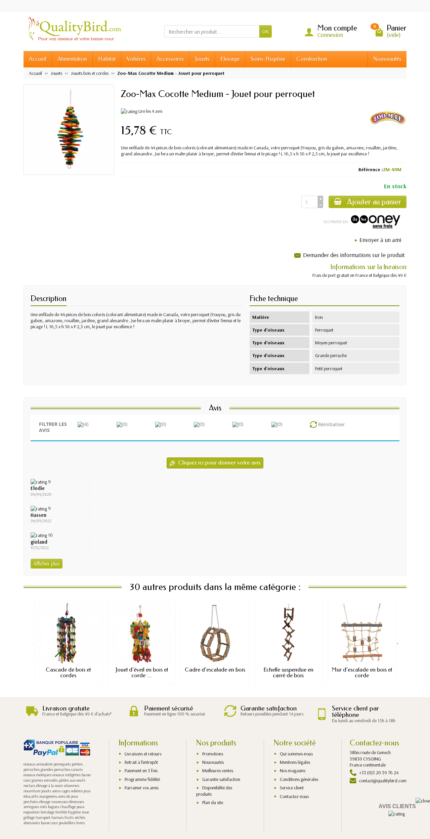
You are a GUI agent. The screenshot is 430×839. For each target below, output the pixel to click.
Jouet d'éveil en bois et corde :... (141, 673)
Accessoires (170, 59)
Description (49, 298)
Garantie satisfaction (221, 779)
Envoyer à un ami (380, 240)
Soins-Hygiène (268, 59)
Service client (292, 788)
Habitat (107, 59)
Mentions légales (295, 762)
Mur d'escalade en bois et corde (362, 673)
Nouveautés (387, 59)
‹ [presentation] (32, 643)
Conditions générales (299, 779)
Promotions (212, 754)
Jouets (202, 59)
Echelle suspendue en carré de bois (288, 673)
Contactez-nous (294, 796)
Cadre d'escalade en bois (215, 670)
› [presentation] (397, 643)
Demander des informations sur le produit (354, 255)
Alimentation (72, 59)
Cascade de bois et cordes (68, 673)
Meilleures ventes (217, 771)
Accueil (37, 59)
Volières (136, 59)
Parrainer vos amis (142, 788)
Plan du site (212, 802)
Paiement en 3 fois (141, 771)
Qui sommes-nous (296, 754)
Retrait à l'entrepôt (141, 762)
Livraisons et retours (143, 754)
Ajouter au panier (374, 201)
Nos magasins (292, 771)
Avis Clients (397, 806)
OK (265, 31)
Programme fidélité (142, 779)
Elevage (230, 59)
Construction (311, 59)
